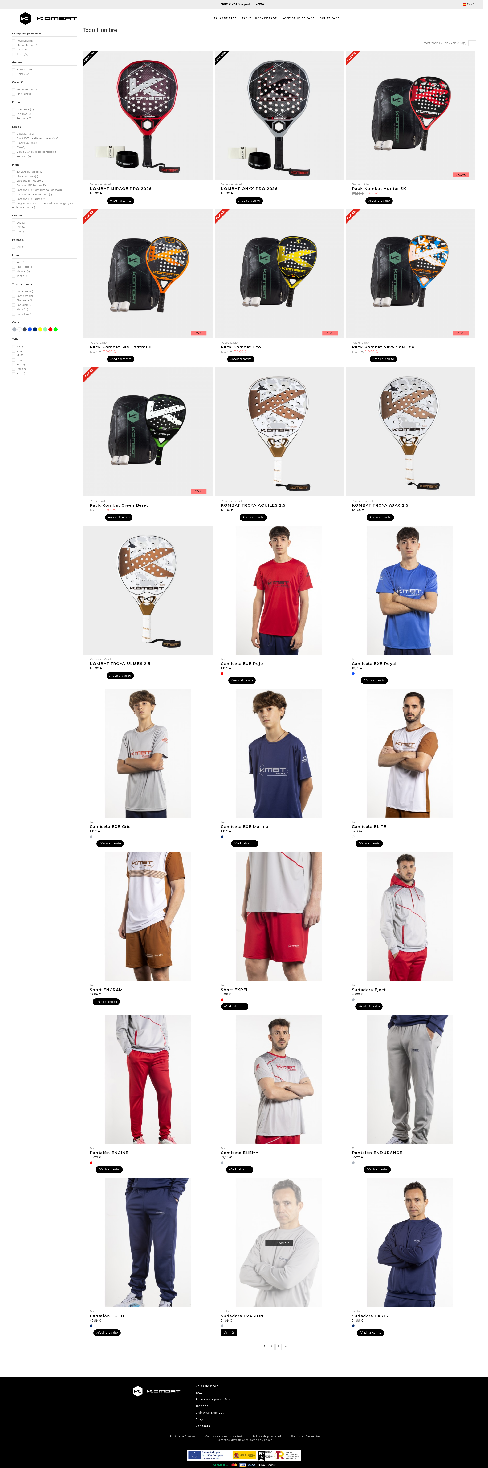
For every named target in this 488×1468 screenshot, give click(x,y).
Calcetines (25, 291)
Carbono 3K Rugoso (30, 180)
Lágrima (24, 113)
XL (21, 364)
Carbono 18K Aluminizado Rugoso (39, 189)
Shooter (23, 271)
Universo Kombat (210, 1412)
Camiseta (25, 295)
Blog (199, 1419)
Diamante (25, 109)
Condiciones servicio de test (223, 1436)
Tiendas (202, 1406)
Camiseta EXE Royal (374, 663)
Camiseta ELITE (369, 826)
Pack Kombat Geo (241, 347)
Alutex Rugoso (27, 176)
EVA (21, 147)
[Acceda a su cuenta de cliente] (471, 18)
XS (20, 346)
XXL (21, 368)
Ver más (229, 1332)
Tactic (22, 275)
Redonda (24, 118)
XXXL (21, 373)
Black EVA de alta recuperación (38, 138)
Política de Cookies (182, 1436)
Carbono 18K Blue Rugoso (34, 194)
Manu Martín (27, 44)
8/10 (21, 222)
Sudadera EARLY (370, 1316)
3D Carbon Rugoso (30, 171)
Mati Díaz (24, 93)
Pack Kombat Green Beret (119, 505)
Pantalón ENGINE (109, 1152)
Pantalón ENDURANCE (377, 1152)
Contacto (203, 1426)
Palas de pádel (208, 1386)
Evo (20, 262)
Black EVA (25, 133)
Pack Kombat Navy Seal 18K (383, 347)
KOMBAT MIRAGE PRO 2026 (121, 188)
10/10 (21, 231)
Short (22, 309)
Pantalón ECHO (107, 1316)
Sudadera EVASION (242, 1316)
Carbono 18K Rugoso (31, 198)
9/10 (21, 226)
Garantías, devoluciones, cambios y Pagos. (245, 1439)
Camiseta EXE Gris (110, 826)
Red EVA (24, 156)
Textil (22, 54)
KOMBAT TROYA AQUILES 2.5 (253, 505)
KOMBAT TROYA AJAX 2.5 (380, 505)
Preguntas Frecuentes (305, 1436)
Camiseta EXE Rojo (242, 663)
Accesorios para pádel (214, 1399)
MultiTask (24, 266)
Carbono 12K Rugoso (32, 185)
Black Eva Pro (27, 142)
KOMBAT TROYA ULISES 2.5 (120, 663)
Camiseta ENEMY (239, 1152)
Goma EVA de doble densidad (37, 151)
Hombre (25, 69)
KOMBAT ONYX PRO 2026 (249, 188)
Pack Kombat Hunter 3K (379, 188)
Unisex (23, 73)
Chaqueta (24, 300)
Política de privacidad (267, 1436)
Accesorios (25, 40)
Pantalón (24, 304)
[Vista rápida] (279, 1305)
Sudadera (24, 313)
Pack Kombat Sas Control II (121, 347)
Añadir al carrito (121, 200)
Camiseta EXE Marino (244, 826)
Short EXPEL (235, 989)
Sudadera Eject (369, 989)
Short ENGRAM (106, 989)
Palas (22, 49)
